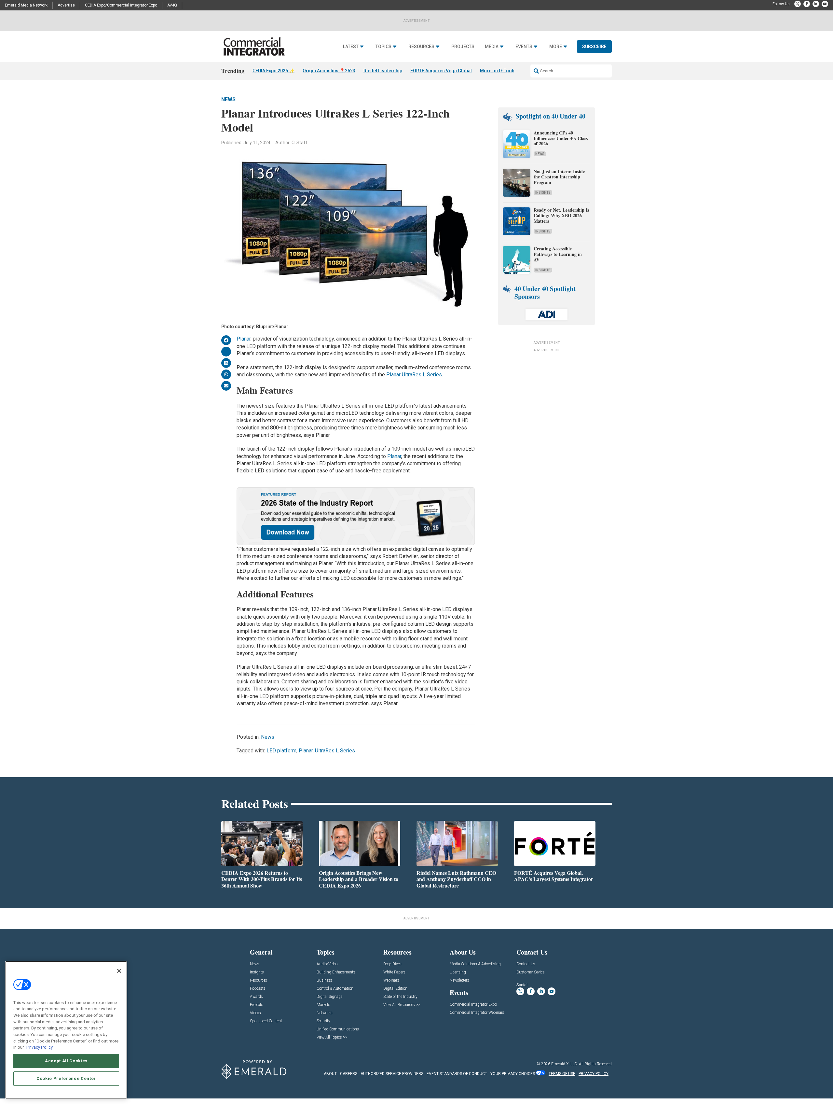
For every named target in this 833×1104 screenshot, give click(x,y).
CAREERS (348, 1073)
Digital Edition (395, 988)
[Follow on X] (797, 4)
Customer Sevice (530, 972)
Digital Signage (329, 997)
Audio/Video (327, 964)
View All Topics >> (332, 1037)
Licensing (458, 972)
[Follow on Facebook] (806, 4)
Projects (462, 46)
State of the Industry (400, 997)
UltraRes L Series (335, 751)
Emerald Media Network (26, 5)
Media (491, 46)
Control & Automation (335, 988)
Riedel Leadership (382, 70)
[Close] (119, 971)
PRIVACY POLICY (593, 1073)
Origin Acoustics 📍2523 (329, 70)
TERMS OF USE (562, 1073)
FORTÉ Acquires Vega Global (441, 70)
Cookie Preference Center (66, 1078)
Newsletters (459, 980)
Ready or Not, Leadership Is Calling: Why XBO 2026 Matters (561, 215)
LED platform (281, 751)
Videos (255, 1013)
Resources (421, 46)
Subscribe (594, 46)
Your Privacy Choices (512, 1073)
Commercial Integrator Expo (473, 1004)
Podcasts (258, 988)
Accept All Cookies (66, 1060)
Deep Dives (392, 964)
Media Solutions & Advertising (475, 964)
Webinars (391, 980)
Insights (543, 192)
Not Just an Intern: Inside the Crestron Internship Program (559, 177)
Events (523, 46)
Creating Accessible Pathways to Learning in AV (558, 254)
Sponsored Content (266, 1021)
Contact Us (525, 964)
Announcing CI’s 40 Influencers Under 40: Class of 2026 (561, 138)
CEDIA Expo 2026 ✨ (273, 70)
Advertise (66, 5)
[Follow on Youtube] (825, 4)
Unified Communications (338, 1029)
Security (323, 1021)
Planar (244, 339)
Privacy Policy (39, 1047)
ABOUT (330, 1073)
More (555, 46)
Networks (325, 1013)
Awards (256, 997)
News (228, 99)
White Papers (394, 972)
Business (324, 980)
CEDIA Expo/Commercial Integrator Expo (121, 5)
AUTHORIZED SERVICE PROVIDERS (392, 1073)
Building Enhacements (336, 972)
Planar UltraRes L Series (414, 374)
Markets (323, 1005)
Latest (351, 46)
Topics (383, 46)
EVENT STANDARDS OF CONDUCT (457, 1073)
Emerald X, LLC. (564, 1064)
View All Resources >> (401, 1005)
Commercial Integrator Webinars (477, 1013)
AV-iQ (172, 5)
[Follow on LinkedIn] (816, 4)
